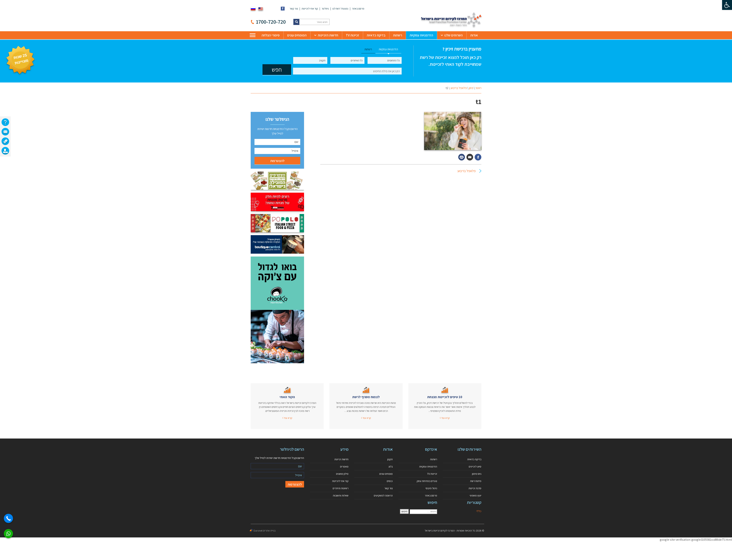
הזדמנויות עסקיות (421, 35)
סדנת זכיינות (475, 488)
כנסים (390, 481)
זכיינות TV (352, 35)
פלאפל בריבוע (458, 88)
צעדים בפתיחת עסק (427, 481)
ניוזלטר (325, 8)
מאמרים (344, 466)
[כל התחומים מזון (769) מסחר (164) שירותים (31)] (385, 60)
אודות (474, 35)
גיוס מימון (476, 473)
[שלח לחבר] (469, 157)
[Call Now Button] (8, 518)
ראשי (478, 88)
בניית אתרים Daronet (264, 530)
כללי (478, 511)
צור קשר (294, 8)
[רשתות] (5, 141)
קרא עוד (445, 418)
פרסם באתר (358, 8)
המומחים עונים (297, 35)
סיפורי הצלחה (271, 35)
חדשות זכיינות (341, 459)
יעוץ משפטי (475, 495)
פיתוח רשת (475, 481)
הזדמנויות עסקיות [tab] (388, 49)
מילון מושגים (342, 473)
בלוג (390, 466)
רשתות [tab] (368, 49)
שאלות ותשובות (340, 495)
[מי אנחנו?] (5, 122)
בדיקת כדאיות (376, 35)
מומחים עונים (386, 473)
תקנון (390, 459)
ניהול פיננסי (431, 488)
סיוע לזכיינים (475, 466)
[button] (727, 5)
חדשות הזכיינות (328, 35)
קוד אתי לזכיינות (310, 8)
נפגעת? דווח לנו (340, 8)
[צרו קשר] (5, 132)
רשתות (397, 35)
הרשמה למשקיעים (383, 495)
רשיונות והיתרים (340, 488)
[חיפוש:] (423, 511)
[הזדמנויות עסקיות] (5, 151)
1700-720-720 (271, 21)
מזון (471, 88)
